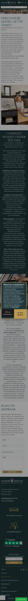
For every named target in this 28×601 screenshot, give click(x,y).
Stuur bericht (21, 599)
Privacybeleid (15, 307)
